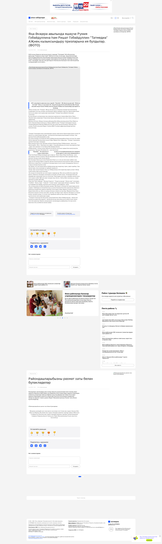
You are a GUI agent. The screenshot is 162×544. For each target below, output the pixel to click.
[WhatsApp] (45, 246)
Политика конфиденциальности (35, 538)
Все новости (118, 365)
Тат (118, 18)
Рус (112, 18)
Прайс (69, 21)
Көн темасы (33, 28)
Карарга (149, 540)
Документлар (84, 21)
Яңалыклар (33, 373)
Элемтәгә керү (51, 21)
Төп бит (31, 21)
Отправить (75, 267)
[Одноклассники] (36, 246)
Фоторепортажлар (40, 21)
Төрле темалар (81, 498)
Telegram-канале (35, 214)
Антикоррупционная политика (35, 535)
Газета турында (61, 21)
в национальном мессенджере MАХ (66, 214)
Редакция (75, 21)
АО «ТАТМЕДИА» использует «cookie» (36, 536)
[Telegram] (40, 246)
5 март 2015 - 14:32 (32, 387)
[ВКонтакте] (31, 246)
